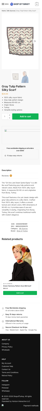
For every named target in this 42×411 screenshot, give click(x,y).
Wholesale (6, 350)
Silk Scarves (11, 11)
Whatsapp (6, 391)
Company (5, 344)
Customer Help (7, 366)
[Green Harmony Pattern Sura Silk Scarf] (20, 262)
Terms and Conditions (10, 372)
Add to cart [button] (20, 293)
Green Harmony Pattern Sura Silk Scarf (17, 286)
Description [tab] (6, 170)
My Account (6, 363)
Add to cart (25, 116)
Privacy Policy (7, 347)
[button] (36, 4)
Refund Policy (7, 375)
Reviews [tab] (6, 176)
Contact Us (6, 369)
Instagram (5, 385)
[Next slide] (34, 41)
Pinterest (5, 388)
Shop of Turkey (22, 231)
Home (4, 11)
